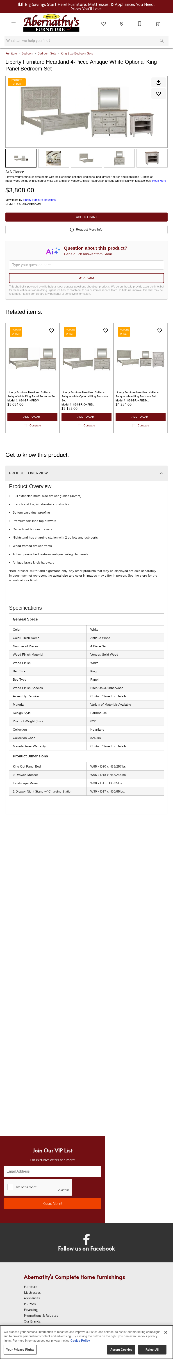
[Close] (166, 1332)
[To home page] (51, 24)
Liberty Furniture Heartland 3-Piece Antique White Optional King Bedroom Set (84, 396)
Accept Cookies (121, 1349)
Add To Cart (86, 217)
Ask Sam (86, 278)
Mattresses (32, 1292)
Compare (35, 425)
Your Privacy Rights (20, 1349)
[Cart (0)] (157, 23)
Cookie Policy (80, 1340)
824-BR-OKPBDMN (29, 204)
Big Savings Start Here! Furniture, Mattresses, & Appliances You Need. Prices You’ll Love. (89, 6)
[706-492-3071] (139, 23)
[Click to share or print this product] (158, 82)
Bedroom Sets (47, 53)
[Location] (121, 23)
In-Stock (30, 1304)
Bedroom (27, 53)
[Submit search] (162, 41)
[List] (103, 23)
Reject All (152, 1349)
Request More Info (89, 229)
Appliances (32, 1298)
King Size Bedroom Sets (77, 53)
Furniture (11, 53)
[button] (13, 23)
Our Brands (32, 1321)
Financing (31, 1309)
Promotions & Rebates (41, 1315)
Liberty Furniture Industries (39, 200)
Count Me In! (52, 1203)
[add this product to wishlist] (158, 93)
